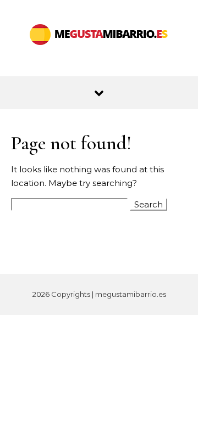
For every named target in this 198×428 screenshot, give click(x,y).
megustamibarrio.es (130, 294)
